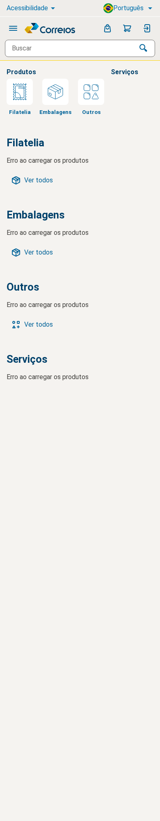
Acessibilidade (27, 8)
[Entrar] (147, 28)
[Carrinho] (127, 28)
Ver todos (38, 180)
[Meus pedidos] (107, 28)
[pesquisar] (143, 48)
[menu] (13, 28)
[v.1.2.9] (50, 28)
